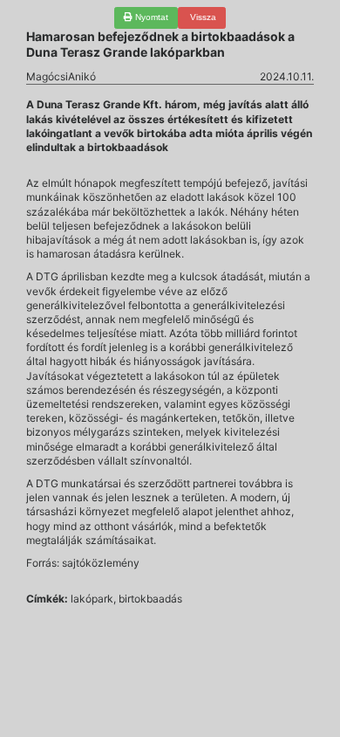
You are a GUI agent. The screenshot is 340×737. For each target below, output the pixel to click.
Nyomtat (150, 17)
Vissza (201, 17)
